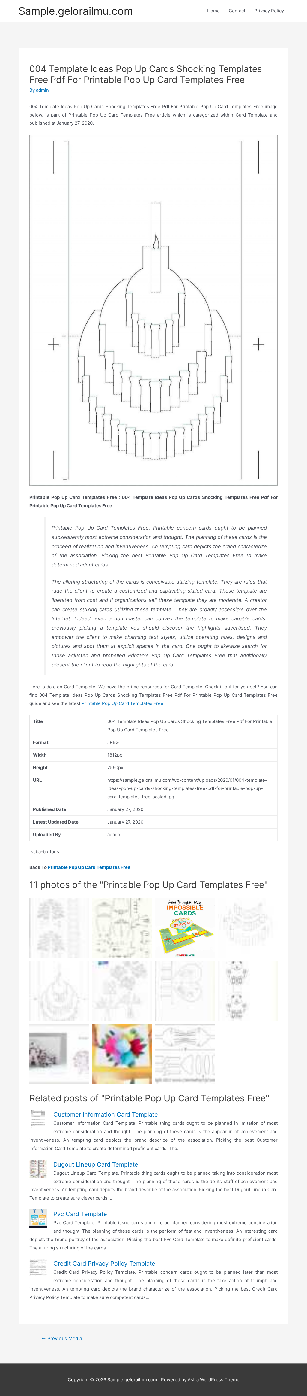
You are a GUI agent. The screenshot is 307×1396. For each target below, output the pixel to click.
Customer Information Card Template (105, 1114)
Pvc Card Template (80, 1214)
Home (213, 11)
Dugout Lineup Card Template (95, 1164)
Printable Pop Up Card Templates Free (122, 703)
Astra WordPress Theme (214, 1379)
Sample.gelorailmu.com (76, 11)
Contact (237, 11)
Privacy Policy (269, 11)
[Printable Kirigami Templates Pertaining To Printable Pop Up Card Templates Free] (248, 928)
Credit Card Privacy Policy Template (104, 1263)
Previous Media (61, 1338)
